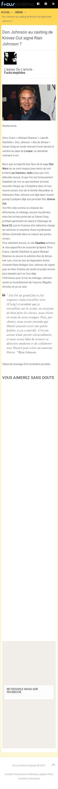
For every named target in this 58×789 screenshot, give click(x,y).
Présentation (20, 774)
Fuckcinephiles (14, 73)
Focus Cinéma (19, 765)
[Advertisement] (29, 512)
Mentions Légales (38, 774)
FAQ (50, 774)
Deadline (40, 243)
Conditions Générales (29, 778)
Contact (9, 774)
